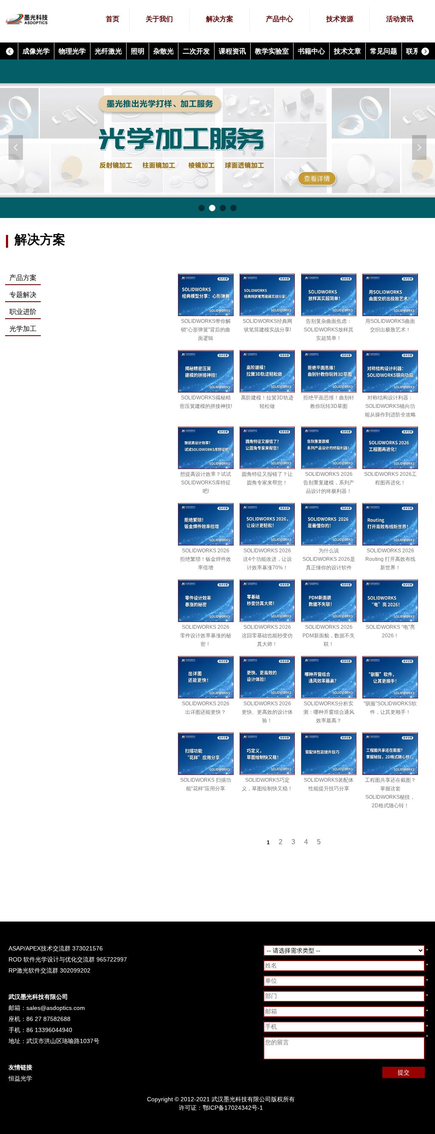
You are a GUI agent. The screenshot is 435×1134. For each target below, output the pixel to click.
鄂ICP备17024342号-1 (233, 1107)
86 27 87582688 (48, 1018)
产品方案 (23, 277)
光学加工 (23, 328)
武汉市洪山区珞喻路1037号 (62, 1041)
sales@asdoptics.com (55, 1007)
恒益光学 (20, 1078)
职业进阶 (23, 311)
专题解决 (23, 294)
